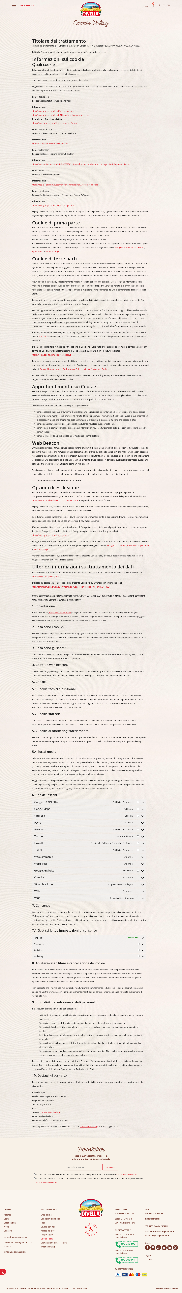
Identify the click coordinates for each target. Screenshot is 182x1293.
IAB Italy (42, 336)
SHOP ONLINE (27, 5)
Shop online (46, 1214)
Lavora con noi (48, 1226)
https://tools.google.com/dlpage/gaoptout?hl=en (54, 123)
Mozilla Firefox (137, 247)
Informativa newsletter (126, 1174)
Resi (43, 1222)
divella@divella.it (152, 1218)
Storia (6, 1218)
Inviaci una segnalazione (15, 1251)
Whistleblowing (48, 1246)
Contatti (8, 1230)
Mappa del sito (48, 1230)
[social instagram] (153, 1247)
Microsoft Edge (52, 251)
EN (168, 5)
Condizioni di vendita (50, 1218)
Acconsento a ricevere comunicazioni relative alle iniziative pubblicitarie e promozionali (86, 1174)
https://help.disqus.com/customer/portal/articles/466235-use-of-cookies (65, 184)
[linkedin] (169, 1247)
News (6, 1226)
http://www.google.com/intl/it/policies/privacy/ (53, 111)
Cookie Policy (47, 1238)
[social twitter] (175, 1247)
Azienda (7, 1214)
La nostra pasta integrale (15, 1237)
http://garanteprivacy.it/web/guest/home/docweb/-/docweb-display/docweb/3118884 (71, 586)
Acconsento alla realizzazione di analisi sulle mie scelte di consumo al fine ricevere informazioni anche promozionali (89, 1180)
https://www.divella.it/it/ (60, 612)
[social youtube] (164, 1248)
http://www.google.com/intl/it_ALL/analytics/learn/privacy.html (60, 115)
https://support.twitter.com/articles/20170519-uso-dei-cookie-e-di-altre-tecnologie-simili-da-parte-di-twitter (81, 164)
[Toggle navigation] (14, 5)
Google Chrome (122, 247)
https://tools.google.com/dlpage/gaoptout (51, 354)
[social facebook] (147, 1247)
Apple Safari (37, 251)
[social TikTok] (158, 1247)
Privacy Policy (47, 1234)
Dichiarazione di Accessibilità (54, 1242)
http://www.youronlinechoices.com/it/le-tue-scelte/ (55, 500)
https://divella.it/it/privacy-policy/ (47, 576)
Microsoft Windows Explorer (96, 369)
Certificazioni (10, 1222)
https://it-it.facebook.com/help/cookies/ (50, 143)
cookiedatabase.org (89, 1126)
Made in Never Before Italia (167, 1288)
